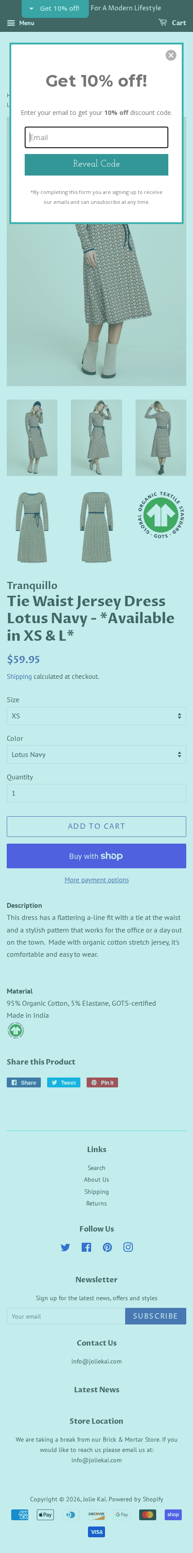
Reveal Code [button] (96, 164)
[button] (171, 55)
